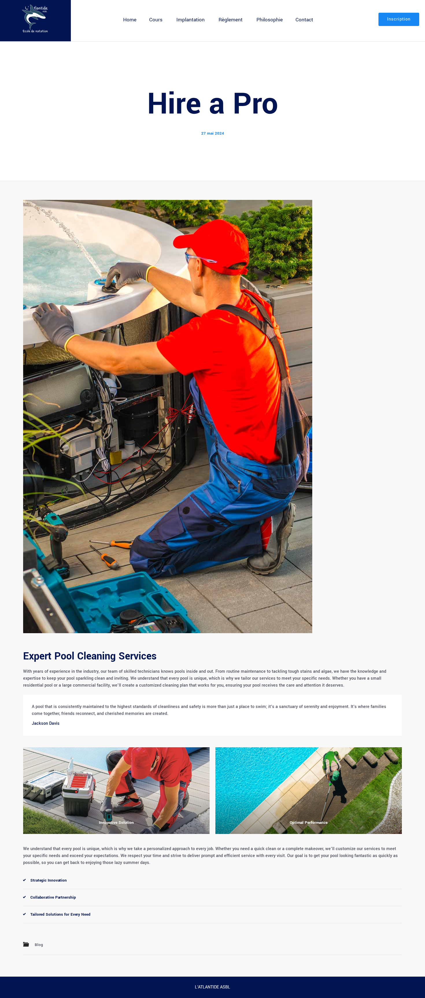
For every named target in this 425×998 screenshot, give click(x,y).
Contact (304, 19)
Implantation (190, 19)
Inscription (399, 19)
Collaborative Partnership (53, 897)
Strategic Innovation (48, 880)
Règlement (231, 19)
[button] (212, 880)
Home (129, 19)
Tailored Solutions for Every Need (60, 914)
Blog (39, 945)
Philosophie (269, 19)
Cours (155, 19)
